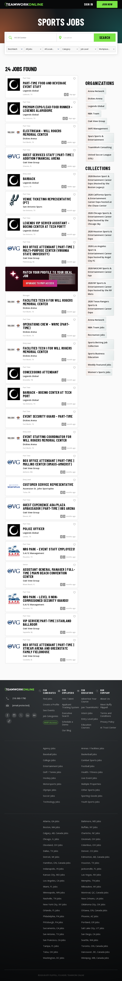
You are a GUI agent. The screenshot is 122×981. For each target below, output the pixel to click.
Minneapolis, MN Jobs (54, 892)
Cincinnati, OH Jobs (90, 839)
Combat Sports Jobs (91, 760)
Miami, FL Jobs (50, 886)
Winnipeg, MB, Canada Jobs (95, 957)
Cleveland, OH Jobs (53, 844)
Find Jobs (47, 698)
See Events (49, 710)
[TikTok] (9, 721)
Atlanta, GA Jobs (51, 821)
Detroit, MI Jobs (51, 856)
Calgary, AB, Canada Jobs (55, 833)
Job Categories (50, 716)
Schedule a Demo (67, 723)
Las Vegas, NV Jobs (91, 874)
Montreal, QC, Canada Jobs (94, 892)
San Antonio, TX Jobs (53, 934)
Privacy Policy (107, 721)
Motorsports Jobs (52, 783)
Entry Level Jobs (89, 718)
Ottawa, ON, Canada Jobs (94, 910)
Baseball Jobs (50, 754)
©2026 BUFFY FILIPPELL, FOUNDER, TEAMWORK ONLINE (61, 975)
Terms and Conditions (105, 714)
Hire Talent (68, 698)
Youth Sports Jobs (90, 801)
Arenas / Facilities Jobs (92, 748)
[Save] (74, 78)
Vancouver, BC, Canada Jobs (95, 951)
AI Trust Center (108, 727)
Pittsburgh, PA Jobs (53, 922)
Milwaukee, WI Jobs (91, 886)
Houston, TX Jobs (90, 862)
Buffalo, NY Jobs (89, 827)
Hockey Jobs (49, 777)
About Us (105, 698)
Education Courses (86, 726)
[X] (21, 715)
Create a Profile (51, 704)
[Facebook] (7, 715)
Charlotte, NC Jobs (90, 833)
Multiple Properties (91, 783)
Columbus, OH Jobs (91, 844)
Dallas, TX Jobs (50, 850)
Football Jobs (87, 766)
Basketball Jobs (89, 754)
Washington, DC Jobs (53, 957)
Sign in (88, 4)
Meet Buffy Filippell (106, 706)
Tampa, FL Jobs (51, 945)
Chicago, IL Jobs (51, 839)
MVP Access (50, 722)
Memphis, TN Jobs (90, 880)
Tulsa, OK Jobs (50, 951)
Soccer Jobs (49, 795)
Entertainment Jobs (53, 766)
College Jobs (49, 760)
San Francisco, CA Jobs (54, 940)
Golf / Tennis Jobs (52, 772)
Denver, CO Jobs (89, 850)
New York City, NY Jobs (55, 904)
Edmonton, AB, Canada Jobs (95, 856)
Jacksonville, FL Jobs (91, 868)
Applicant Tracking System (70, 706)
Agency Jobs (49, 748)
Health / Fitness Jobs (92, 772)
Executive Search (67, 714)
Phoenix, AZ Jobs (89, 916)
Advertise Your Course (89, 700)
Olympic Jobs (49, 789)
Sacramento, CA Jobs (53, 928)
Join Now (107, 4)
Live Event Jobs (89, 777)
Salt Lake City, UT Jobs (92, 928)
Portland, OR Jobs (90, 922)
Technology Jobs (51, 801)
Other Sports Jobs (90, 789)
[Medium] (34, 715)
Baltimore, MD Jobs (91, 821)
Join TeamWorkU (89, 707)
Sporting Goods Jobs (91, 795)
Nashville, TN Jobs (52, 898)
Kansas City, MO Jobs (54, 874)
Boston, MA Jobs (51, 827)
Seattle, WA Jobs (89, 940)
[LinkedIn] (27, 715)
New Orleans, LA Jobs (92, 898)
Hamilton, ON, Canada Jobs (57, 862)
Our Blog (66, 730)
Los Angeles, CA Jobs (53, 880)
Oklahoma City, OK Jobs (93, 904)
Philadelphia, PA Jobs (53, 916)
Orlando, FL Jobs (51, 910)
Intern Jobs (87, 713)
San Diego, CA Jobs (90, 934)
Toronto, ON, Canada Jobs (94, 945)
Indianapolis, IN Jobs (53, 868)
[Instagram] (14, 715)
